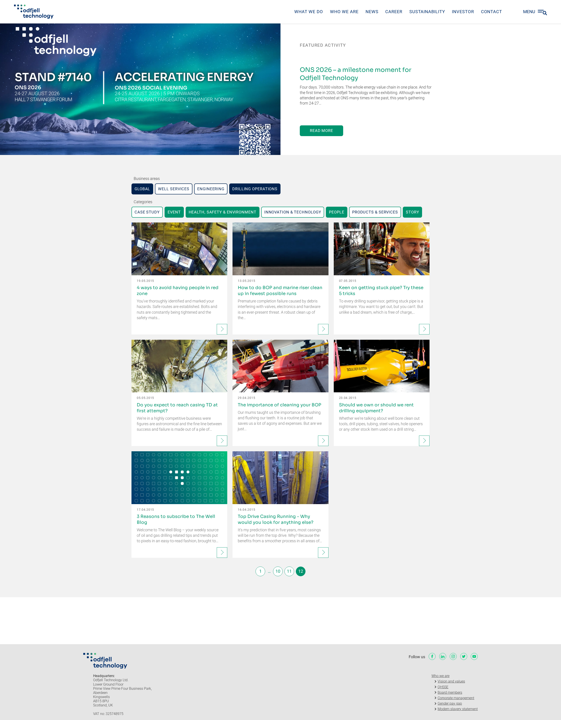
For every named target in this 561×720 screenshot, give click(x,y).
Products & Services (375, 212)
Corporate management (456, 698)
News (372, 11)
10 (277, 571)
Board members (450, 692)
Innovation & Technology (292, 212)
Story (412, 212)
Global (142, 189)
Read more (321, 130)
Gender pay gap (450, 703)
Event (174, 212)
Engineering (210, 189)
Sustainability (427, 11)
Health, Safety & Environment (222, 212)
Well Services (173, 189)
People (336, 212)
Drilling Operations (254, 189)
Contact (491, 11)
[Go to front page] (33, 12)
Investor (463, 11)
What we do (308, 11)
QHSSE (443, 687)
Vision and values (451, 681)
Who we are (344, 11)
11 (289, 571)
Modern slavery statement (458, 709)
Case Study (147, 212)
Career (393, 11)
